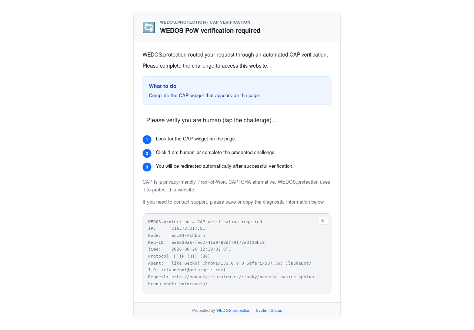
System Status (269, 310)
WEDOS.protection (233, 310)
